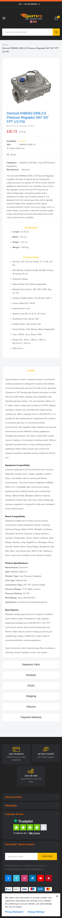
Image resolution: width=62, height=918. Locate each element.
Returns (31, 706)
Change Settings (36, 912)
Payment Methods (31, 717)
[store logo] (31, 18)
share (13, 154)
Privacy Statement (14, 912)
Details (31, 370)
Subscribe (47, 856)
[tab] (31, 370)
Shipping (31, 696)
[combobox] (28, 32)
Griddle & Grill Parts (28, 162)
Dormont (26, 169)
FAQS (31, 685)
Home (5, 45)
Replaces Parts (31, 664)
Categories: (12, 162)
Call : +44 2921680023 (27, 4)
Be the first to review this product (20, 126)
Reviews (31, 675)
